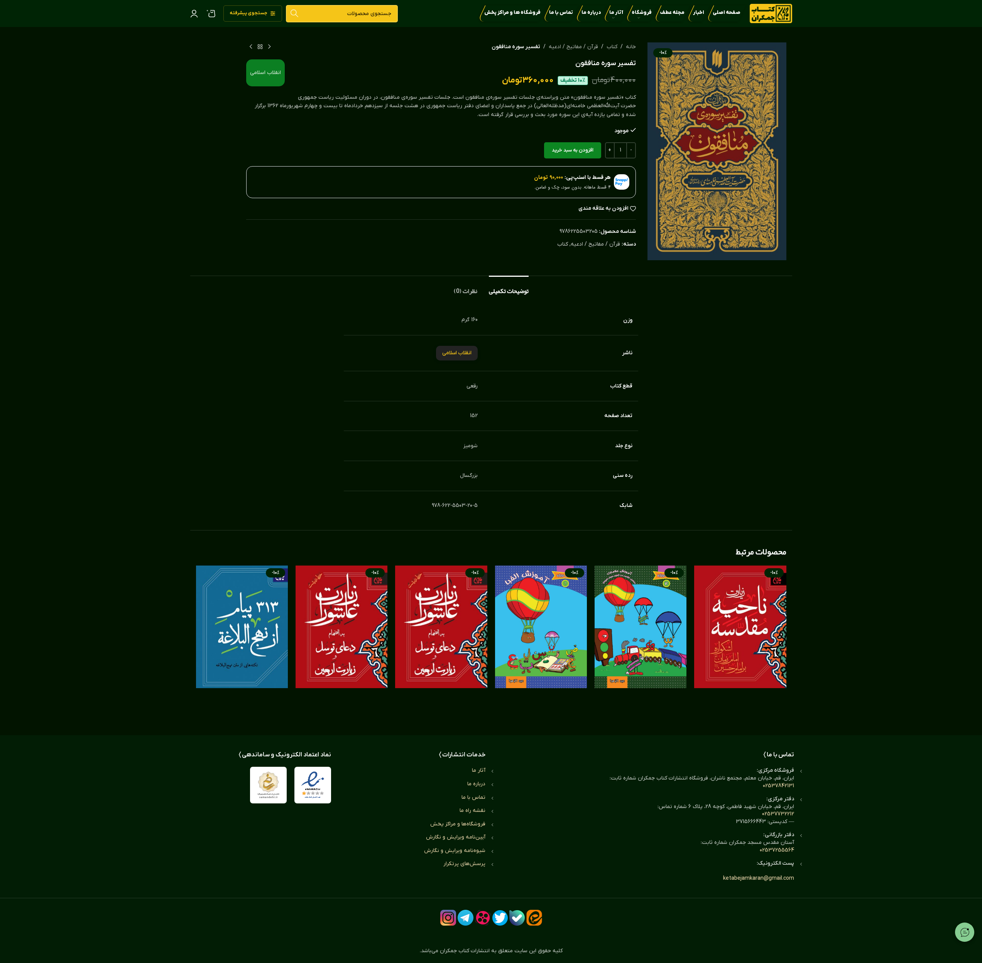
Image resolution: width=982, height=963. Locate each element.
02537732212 (778, 814)
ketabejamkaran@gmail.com (758, 878)
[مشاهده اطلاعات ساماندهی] (268, 785)
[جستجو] (294, 13)
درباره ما (476, 784)
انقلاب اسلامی (265, 72)
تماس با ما (473, 797)
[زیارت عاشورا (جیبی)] (341, 643)
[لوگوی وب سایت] (771, 13)
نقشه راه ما (472, 810)
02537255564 (777, 850)
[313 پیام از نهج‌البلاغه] (242, 643)
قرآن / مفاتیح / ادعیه (573, 47)
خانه (631, 47)
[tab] (509, 287)
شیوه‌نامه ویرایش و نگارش (454, 850)
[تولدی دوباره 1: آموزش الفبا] (541, 643)
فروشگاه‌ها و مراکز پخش (457, 824)
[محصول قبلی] (269, 47)
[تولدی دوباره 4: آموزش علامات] (640, 643)
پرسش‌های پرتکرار (464, 863)
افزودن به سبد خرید (572, 150)
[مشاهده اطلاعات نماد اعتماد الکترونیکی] (312, 785)
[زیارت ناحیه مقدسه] (740, 643)
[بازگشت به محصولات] (260, 47)
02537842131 (778, 786)
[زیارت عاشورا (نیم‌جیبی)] (441, 643)
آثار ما (478, 770)
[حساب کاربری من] (194, 13)
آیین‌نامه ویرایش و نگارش (455, 837)
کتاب (612, 47)
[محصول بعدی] (250, 47)
